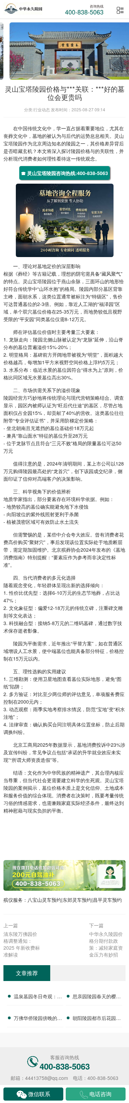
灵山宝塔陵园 (37, 281)
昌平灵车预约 (107, 899)
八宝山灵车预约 (44, 899)
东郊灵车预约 (77, 899)
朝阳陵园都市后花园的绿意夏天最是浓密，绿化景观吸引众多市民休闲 (97, 1018)
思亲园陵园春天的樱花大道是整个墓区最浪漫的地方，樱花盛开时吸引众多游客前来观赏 (97, 997)
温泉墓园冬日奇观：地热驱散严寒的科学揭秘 (38, 997)
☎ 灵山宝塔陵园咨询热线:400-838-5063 (64, 173)
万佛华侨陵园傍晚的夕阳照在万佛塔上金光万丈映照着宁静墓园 (38, 1018)
